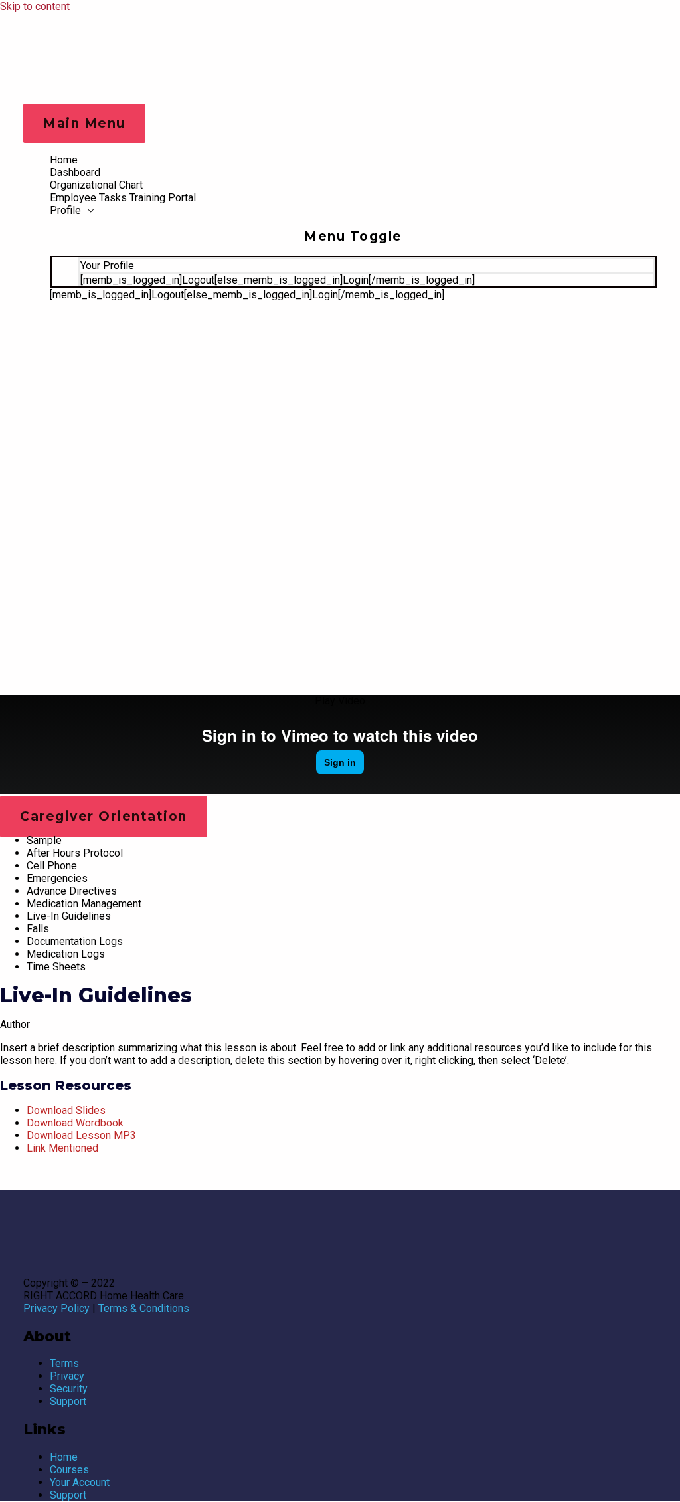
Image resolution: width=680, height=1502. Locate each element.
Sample (44, 840)
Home (64, 160)
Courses (69, 1469)
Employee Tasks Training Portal (123, 197)
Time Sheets (56, 966)
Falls (38, 928)
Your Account (80, 1482)
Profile (65, 210)
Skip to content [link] (35, 6)
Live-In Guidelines (69, 916)
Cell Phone (52, 865)
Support (68, 1401)
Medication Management (84, 903)
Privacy (67, 1376)
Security (69, 1388)
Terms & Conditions (143, 1308)
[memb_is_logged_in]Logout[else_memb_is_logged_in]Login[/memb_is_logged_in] (277, 280)
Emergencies (57, 878)
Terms (64, 1363)
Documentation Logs (75, 941)
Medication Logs (66, 954)
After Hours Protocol (75, 853)
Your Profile (107, 265)
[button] (340, 701)
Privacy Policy (56, 1308)
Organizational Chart (96, 185)
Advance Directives (72, 891)
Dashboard (75, 172)
